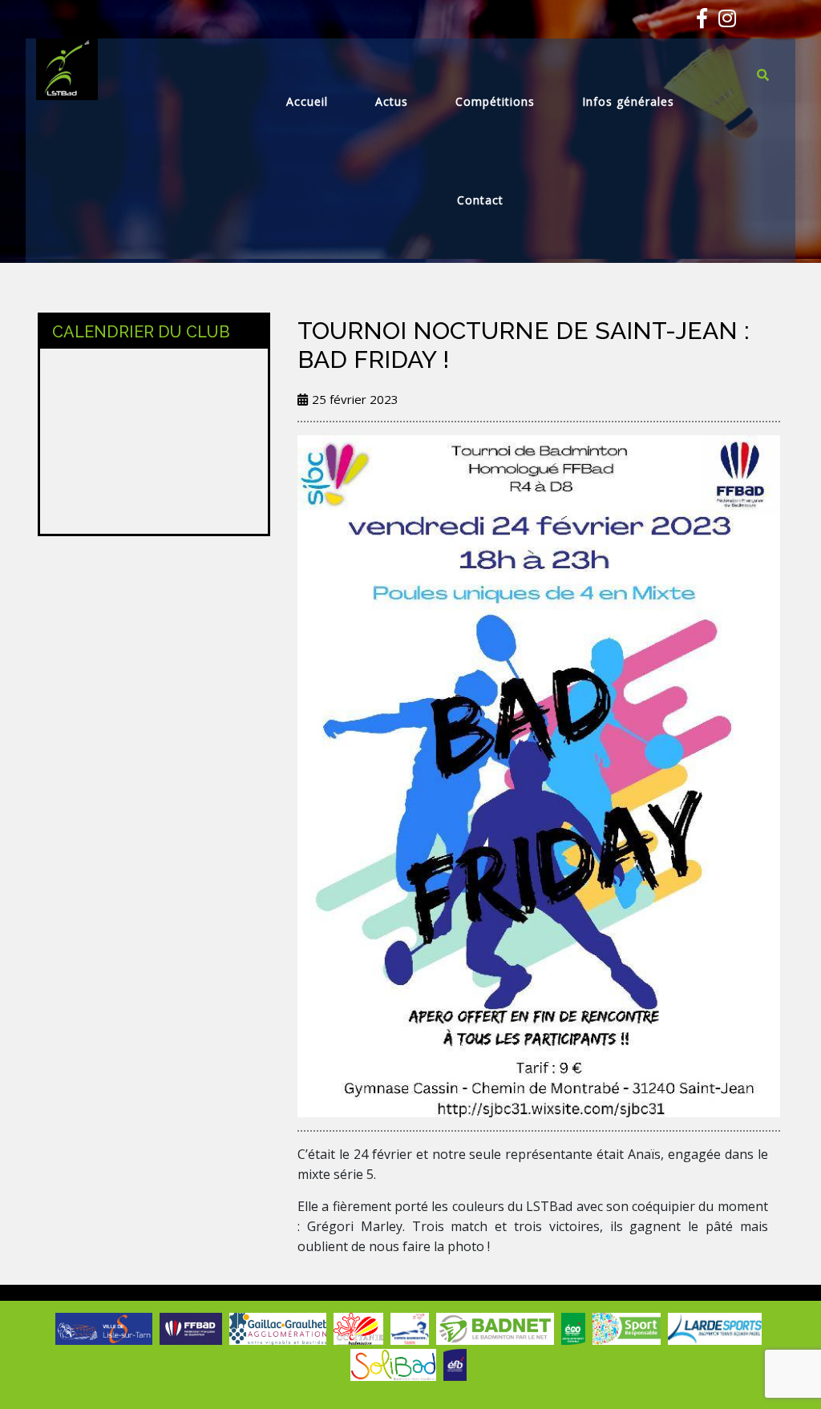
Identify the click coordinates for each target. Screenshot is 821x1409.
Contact (480, 200)
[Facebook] (698, 21)
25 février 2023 (355, 399)
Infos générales (628, 101)
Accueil (307, 101)
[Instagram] (723, 21)
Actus (391, 101)
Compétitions (495, 101)
